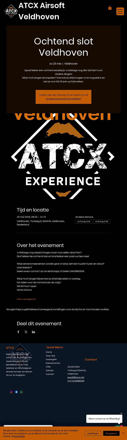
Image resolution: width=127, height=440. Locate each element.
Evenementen (53, 363)
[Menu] (120, 11)
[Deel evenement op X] (25, 332)
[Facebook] (16, 392)
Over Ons (50, 356)
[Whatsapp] (21, 392)
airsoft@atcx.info (75, 377)
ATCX (10, 348)
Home (49, 352)
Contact (50, 374)
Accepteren (111, 433)
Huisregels (51, 359)
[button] (110, 7)
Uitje (48, 367)
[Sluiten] (123, 433)
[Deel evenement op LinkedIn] (33, 332)
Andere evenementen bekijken (63, 99)
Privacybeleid (18, 436)
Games (49, 370)
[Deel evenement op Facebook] (18, 332)
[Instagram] (11, 392)
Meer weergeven (26, 299)
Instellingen (93, 433)
